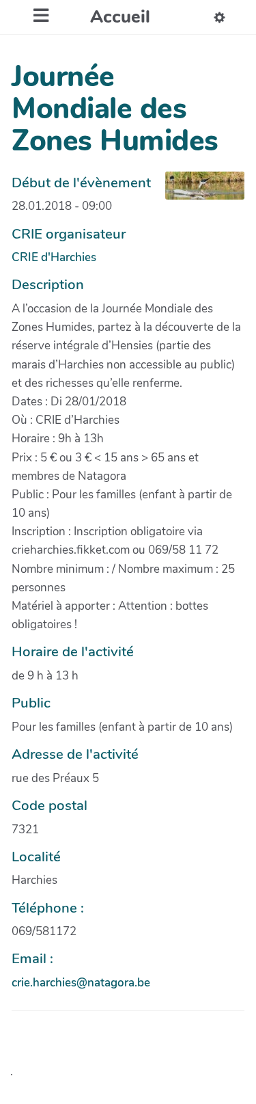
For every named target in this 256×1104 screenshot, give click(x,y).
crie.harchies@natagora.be (81, 983)
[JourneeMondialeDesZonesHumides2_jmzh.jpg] (198, 193)
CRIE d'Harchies (54, 257)
